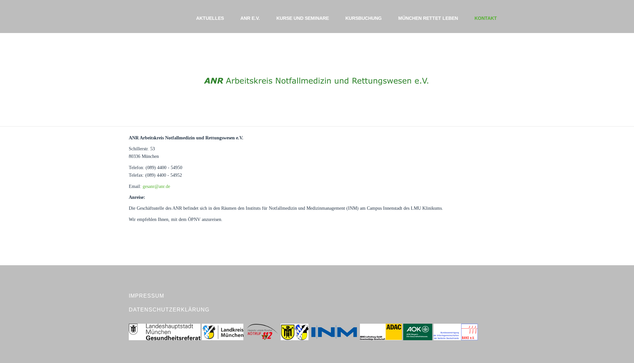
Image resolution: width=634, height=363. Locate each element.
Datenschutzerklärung (169, 309)
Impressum (146, 296)
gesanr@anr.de (156, 186)
